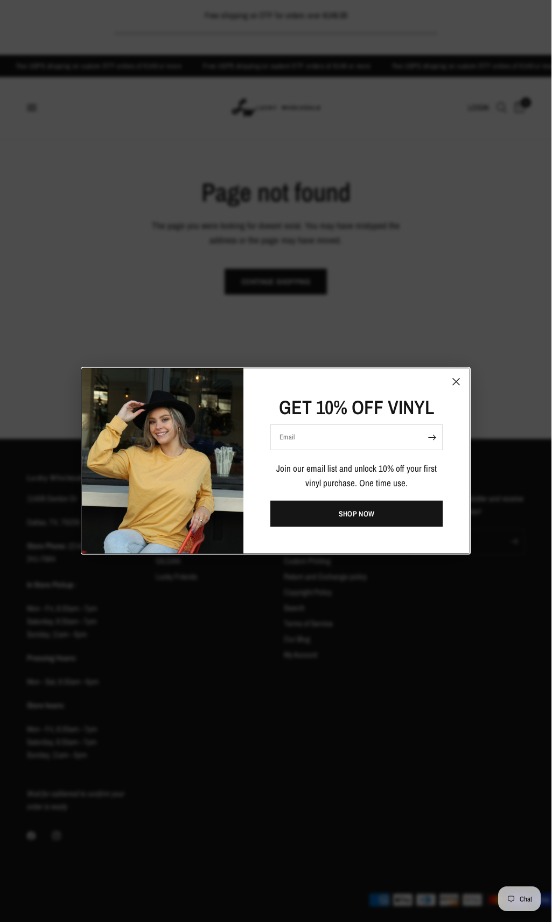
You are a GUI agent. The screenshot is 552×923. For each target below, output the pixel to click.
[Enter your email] (432, 437)
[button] (356, 514)
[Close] (456, 382)
